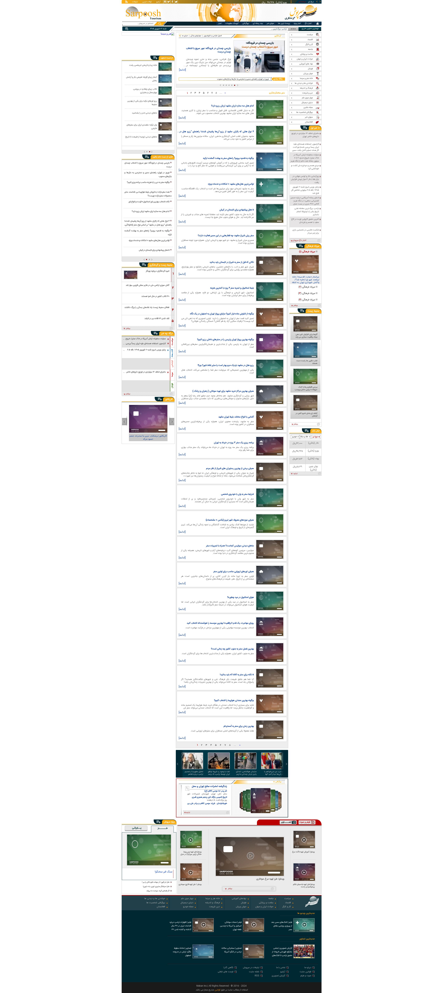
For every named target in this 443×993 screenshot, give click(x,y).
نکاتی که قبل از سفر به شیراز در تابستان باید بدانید (232, 262)
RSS (257, 976)
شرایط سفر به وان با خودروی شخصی (237, 494)
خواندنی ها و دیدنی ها (154, 899)
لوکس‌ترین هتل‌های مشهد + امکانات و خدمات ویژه (231, 184)
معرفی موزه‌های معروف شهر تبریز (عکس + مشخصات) (230, 520)
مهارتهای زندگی (196, 35)
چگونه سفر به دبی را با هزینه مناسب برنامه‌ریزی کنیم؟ (148, 182)
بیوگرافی (245, 23)
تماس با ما (280, 968)
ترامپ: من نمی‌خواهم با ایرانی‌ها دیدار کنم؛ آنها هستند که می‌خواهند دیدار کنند (272, 773)
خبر (315, 128)
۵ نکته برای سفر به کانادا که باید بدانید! (237, 674)
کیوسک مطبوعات (231, 23)
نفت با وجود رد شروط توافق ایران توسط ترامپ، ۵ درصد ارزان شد (219, 773)
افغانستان (161, 907)
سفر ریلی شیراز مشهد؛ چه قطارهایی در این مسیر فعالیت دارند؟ (226, 235)
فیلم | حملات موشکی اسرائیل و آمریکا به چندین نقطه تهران (231, 926)
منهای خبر (270, 23)
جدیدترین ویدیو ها (306, 913)
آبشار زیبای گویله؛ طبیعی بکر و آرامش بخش (141, 78)
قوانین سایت (305, 972)
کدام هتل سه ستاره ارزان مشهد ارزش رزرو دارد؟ (232, 105)
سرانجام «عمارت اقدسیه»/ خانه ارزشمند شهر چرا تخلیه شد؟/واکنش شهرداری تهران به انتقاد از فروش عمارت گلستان (305, 280)
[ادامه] (182, 70)
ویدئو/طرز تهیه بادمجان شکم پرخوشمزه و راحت (304, 885)
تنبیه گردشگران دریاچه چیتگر (157, 271)
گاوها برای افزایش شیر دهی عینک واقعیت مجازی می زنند (306, 336)
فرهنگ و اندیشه (212, 903)
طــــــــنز (163, 828)
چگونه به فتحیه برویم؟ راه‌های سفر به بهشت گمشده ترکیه (228, 158)
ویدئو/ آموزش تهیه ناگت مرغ (303, 852)
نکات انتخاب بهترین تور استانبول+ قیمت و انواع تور (149, 201)
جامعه (270, 899)
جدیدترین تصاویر (307, 939)
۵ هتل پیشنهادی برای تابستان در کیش (236, 209)
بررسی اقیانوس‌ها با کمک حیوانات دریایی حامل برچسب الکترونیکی (306, 388)
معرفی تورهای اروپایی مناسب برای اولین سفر (233, 571)
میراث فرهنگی (312, 246)
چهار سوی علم (187, 899)
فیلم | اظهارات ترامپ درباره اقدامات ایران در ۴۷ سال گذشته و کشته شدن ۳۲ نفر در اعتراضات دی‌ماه (180, 926)
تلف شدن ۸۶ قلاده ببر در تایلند (156, 318)
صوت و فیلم (305, 976)
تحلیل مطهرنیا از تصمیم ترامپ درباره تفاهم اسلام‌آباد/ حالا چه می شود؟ (192, 773)
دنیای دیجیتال (186, 903)
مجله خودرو (188, 907)
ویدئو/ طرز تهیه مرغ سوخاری (270, 879)
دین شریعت (214, 907)
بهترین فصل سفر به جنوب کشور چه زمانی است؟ (232, 649)
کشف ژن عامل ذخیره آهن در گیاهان (306, 414)
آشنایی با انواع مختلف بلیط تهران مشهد (236, 417)
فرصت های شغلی (225, 972)
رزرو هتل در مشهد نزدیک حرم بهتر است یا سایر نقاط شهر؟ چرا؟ (226, 365)
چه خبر (164, 333)
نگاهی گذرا (228, 968)
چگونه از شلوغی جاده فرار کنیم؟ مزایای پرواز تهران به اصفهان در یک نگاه (222, 313)
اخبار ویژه (297, 23)
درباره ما (307, 968)
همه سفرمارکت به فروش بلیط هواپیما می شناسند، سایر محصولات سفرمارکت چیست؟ (147, 194)
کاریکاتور (169, 399)
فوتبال (172, 385)
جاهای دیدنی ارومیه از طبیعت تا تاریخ (141, 137)
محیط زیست (313, 311)
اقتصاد (288, 903)
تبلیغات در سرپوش (251, 968)
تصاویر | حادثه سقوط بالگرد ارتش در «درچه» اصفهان (182, 951)
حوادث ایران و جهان (264, 907)
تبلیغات (135, 2)
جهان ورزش (241, 907)
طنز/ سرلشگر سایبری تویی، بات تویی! (156, 886)
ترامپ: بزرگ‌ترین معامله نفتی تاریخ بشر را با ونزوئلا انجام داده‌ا (261, 29)
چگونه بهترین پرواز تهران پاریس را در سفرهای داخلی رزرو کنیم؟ (225, 339)
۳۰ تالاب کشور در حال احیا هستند (155, 296)
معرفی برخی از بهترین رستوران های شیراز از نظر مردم (230, 468)
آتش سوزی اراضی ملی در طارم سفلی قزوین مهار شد (147, 285)
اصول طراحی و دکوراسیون (213, 35)
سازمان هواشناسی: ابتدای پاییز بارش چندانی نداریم (246, 773)
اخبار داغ (308, 23)
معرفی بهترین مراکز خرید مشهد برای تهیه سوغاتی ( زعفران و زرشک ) (223, 391)
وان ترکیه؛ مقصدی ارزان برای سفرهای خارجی (141, 126)
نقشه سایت (254, 972)
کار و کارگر (286, 907)
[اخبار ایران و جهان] (300, 21)
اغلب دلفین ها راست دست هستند (306, 362)
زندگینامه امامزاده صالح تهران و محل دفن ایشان (209, 786)
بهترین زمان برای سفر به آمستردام (239, 726)
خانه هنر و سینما (212, 899)
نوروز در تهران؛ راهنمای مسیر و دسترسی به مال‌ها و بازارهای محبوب (243, 79)
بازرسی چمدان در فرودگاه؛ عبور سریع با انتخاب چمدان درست (208, 50)
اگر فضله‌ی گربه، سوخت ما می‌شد (158, 891)
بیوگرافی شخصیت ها (155, 903)
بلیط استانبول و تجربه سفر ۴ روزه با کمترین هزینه (232, 288)
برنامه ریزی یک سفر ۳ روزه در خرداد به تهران (234, 442)
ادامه (295, 474)
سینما (172, 374)
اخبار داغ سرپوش (299, 240)
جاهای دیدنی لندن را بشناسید (144, 113)
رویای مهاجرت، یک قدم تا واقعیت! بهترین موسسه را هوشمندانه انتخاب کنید (220, 623)
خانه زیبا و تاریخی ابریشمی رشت (143, 65)
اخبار (220, 23)
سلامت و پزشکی (266, 903)
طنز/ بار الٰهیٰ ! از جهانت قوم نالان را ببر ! (156, 882)
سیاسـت (172, 341)
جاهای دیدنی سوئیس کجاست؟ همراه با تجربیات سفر (230, 545)
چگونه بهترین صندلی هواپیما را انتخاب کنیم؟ (234, 700)
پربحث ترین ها (284, 23)
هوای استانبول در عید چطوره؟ (240, 597)
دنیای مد (185, 35)
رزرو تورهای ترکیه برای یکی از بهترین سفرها (142, 102)
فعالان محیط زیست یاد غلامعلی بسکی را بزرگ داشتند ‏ (146, 307)
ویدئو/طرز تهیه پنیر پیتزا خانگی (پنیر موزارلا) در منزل (190, 853)
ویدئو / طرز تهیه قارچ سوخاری (190, 884)
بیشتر (128, 328)
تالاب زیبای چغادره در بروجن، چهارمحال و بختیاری (145, 90)
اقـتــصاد (172, 353)
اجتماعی (172, 363)
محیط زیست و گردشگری (161, 265)
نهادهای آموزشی (239, 899)
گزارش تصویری (278, 976)
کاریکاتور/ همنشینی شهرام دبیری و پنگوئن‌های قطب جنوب (148, 437)
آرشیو (158, 2)
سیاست (287, 899)
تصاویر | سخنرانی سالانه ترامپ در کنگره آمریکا (232, 950)
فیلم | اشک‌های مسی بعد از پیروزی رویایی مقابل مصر (281, 926)
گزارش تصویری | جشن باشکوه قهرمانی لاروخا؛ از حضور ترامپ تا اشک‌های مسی (282, 952)
